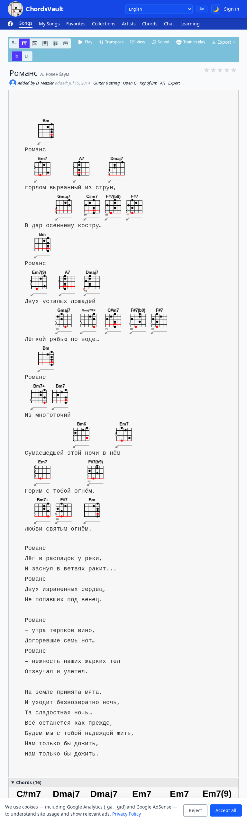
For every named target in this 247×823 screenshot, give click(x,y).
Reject (195, 810)
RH (17, 56)
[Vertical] (35, 43)
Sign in (231, 9)
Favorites (76, 24)
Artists (129, 24)
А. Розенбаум (54, 74)
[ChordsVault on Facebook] (10, 23)
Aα (202, 9)
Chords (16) (28, 782)
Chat (169, 24)
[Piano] (45, 43)
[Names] (14, 43)
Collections (103, 24)
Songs (25, 23)
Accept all (225, 810)
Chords (150, 24)
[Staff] (55, 43)
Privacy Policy (126, 814)
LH (27, 56)
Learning (190, 24)
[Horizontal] (24, 43)
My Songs (49, 24)
